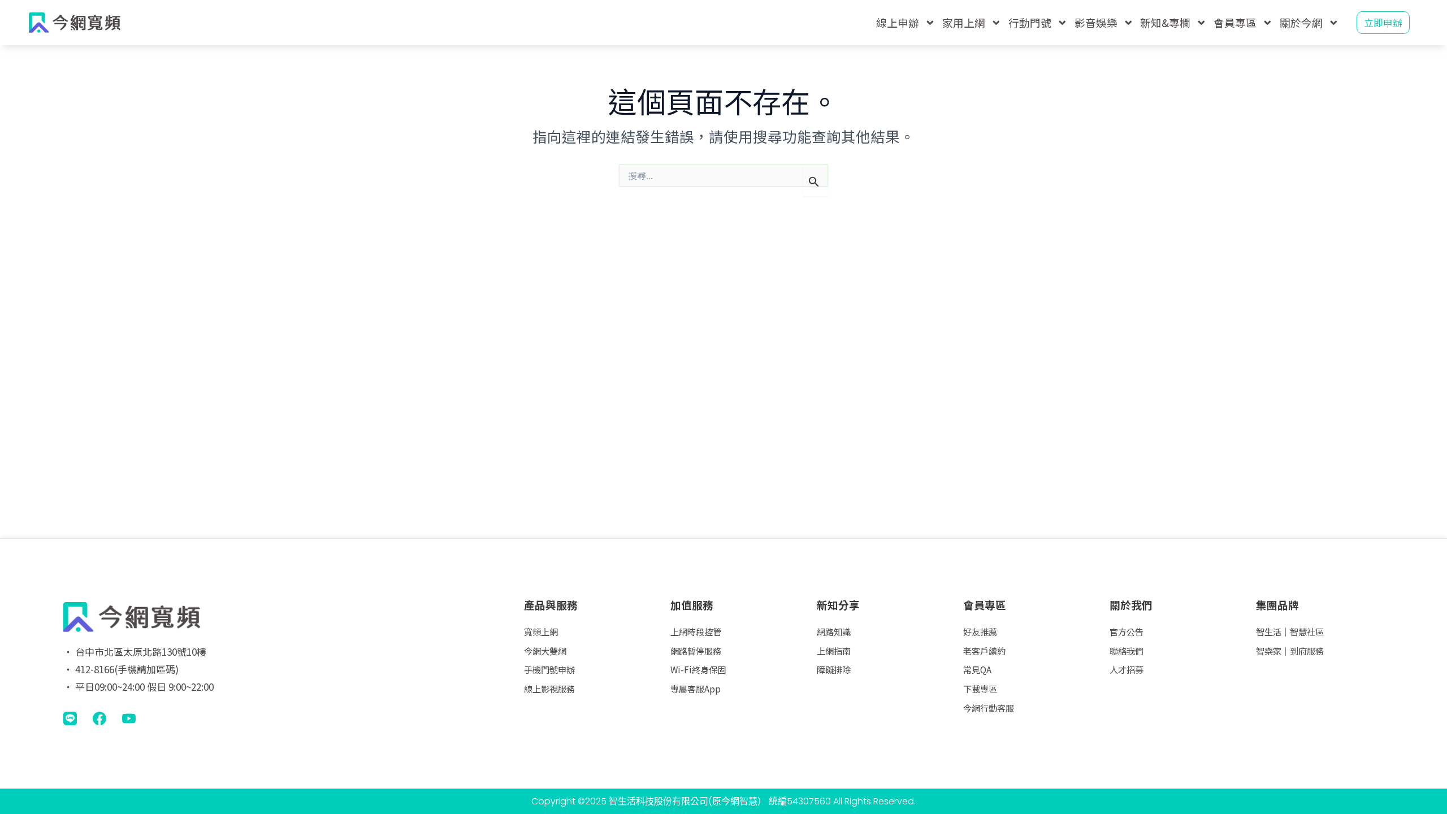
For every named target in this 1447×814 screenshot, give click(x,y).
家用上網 (963, 22)
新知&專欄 (1165, 22)
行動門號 (1029, 22)
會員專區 (1235, 22)
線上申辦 (897, 22)
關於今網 (1301, 22)
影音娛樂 (1096, 22)
